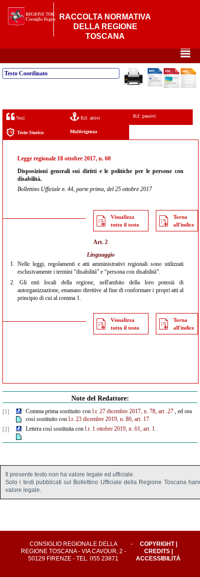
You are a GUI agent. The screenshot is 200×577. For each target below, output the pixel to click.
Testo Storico (30, 132)
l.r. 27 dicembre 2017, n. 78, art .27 (132, 411)
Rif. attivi (89, 118)
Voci (20, 118)
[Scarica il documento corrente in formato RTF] (155, 84)
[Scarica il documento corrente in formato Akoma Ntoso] (188, 86)
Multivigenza (83, 131)
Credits (157, 551)
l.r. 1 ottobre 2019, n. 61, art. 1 (120, 428)
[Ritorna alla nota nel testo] (18, 411)
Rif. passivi (144, 116)
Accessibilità (158, 558)
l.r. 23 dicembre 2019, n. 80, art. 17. (109, 419)
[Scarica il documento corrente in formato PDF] (171, 86)
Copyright (157, 544)
